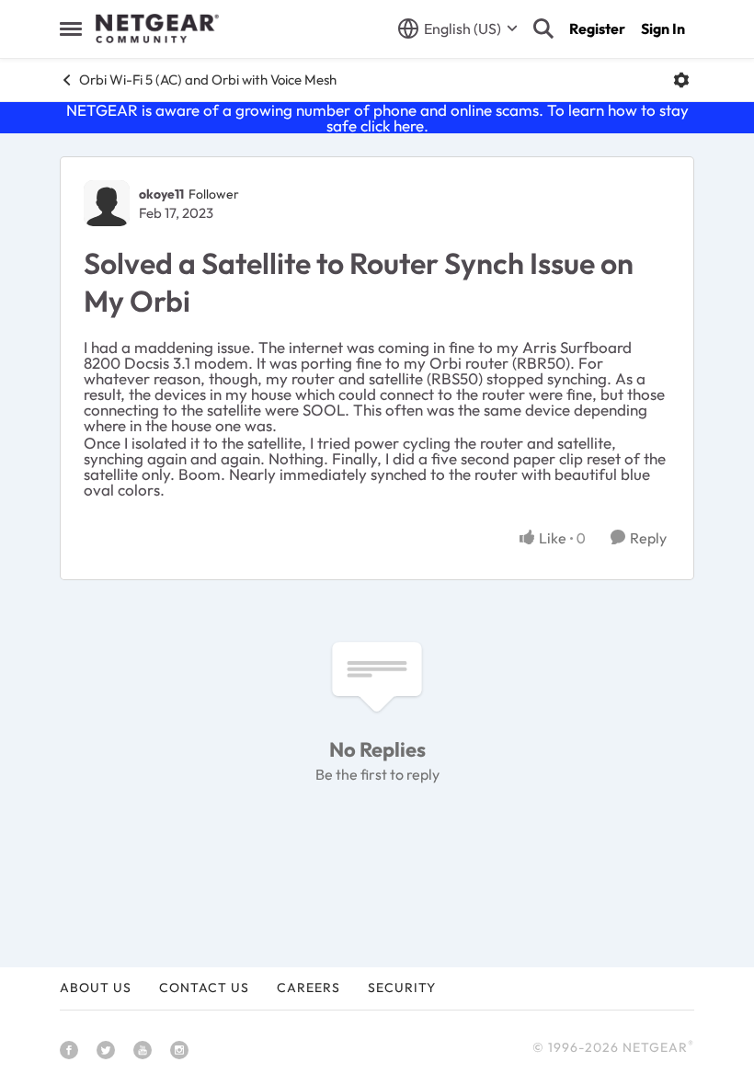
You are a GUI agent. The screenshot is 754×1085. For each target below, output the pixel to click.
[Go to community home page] (157, 28)
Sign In (663, 28)
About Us (95, 987)
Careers (308, 987)
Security (402, 987)
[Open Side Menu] (71, 28)
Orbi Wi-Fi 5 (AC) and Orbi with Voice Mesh (208, 79)
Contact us (204, 987)
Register (597, 28)
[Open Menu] (681, 80)
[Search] (543, 28)
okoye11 (161, 194)
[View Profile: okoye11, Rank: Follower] (107, 203)
